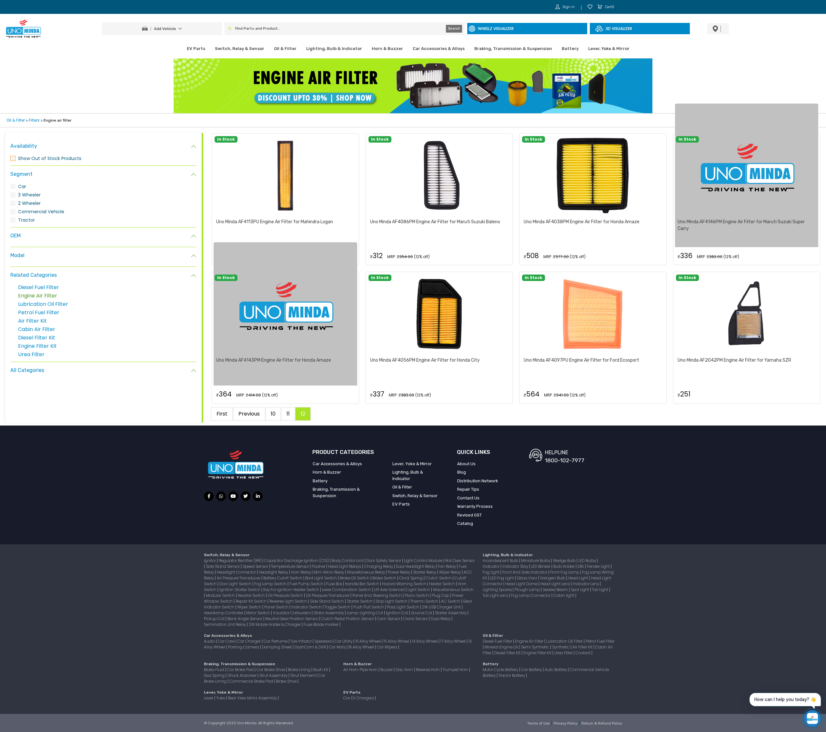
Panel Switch (276, 607)
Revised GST (469, 515)
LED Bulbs (588, 560)
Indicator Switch (307, 607)
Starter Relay (425, 572)
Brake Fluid (214, 669)
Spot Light (580, 589)
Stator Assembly (329, 613)
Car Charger (249, 641)
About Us (466, 463)
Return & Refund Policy (601, 723)
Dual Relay (441, 618)
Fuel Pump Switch (306, 584)
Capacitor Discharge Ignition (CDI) (297, 560)
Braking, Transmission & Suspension (513, 48)
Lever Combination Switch (347, 589)
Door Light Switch (235, 584)
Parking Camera (244, 647)
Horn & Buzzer (387, 48)
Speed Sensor (256, 566)
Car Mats (338, 647)
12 (303, 413)
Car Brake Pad (241, 669)
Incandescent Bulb (501, 560)
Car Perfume (276, 641)
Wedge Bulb (565, 560)
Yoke (221, 698)
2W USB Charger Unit (442, 607)
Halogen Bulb (553, 578)
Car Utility (344, 641)
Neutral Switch (252, 595)
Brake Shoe (286, 681)
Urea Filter (31, 354)
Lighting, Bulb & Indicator (334, 48)
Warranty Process (475, 506)
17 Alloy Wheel (453, 641)
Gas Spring (215, 675)
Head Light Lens (555, 584)
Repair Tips (468, 489)
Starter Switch (360, 601)
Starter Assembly (451, 613)
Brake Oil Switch (355, 578)
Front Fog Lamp (565, 572)
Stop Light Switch (392, 601)
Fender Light (599, 566)
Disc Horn (405, 669)
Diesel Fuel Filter (38, 287)
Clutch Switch (439, 578)
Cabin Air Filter (36, 329)
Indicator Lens (586, 584)
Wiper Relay (450, 572)
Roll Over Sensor (460, 560)
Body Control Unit (348, 560)
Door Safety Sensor (384, 560)
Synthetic (561, 647)
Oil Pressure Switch (286, 595)
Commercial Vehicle (41, 211)
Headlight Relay (274, 572)
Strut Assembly (273, 675)
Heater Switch (442, 584)
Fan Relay (447, 566)
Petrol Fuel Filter (38, 312)
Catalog (465, 523)
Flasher (319, 566)
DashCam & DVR (311, 647)
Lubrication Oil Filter (43, 304)
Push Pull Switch (369, 607)
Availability (23, 146)
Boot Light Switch (321, 578)
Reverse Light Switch (288, 601)
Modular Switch (221, 595)
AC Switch (451, 601)
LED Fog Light (502, 578)
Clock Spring (411, 578)
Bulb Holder (564, 566)
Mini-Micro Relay (329, 572)
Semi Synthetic (535, 647)
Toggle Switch (338, 607)
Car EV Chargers (359, 698)
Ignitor (210, 560)
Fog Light (491, 572)
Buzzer (387, 669)
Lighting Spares (498, 589)
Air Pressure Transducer (239, 578)
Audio (210, 641)
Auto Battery (556, 669)
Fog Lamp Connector (531, 595)
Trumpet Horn (456, 669)
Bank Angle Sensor (245, 618)
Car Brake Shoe (271, 669)
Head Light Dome (522, 584)
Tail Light (600, 589)
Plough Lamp (528, 589)
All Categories (27, 370)
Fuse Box (334, 584)
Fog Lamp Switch (270, 584)
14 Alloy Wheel (425, 641)
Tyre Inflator (301, 641)
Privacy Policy (566, 723)
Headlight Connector (237, 572)
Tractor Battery (512, 675)
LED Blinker (541, 566)
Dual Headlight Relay (416, 566)
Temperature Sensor (290, 566)
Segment (21, 174)
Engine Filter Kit (37, 346)
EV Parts (196, 48)
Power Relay (399, 572)
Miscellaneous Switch (453, 589)
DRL (581, 566)
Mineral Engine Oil (502, 647)
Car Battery (532, 669)
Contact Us (468, 498)
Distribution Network (477, 480)
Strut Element (303, 675)
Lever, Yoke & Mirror (609, 48)
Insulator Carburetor (292, 613)
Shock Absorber (242, 675)
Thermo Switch (424, 601)
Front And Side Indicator (525, 572)
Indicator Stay (515, 566)
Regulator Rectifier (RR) (240, 560)
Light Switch (419, 589)
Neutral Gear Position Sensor (292, 618)
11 (288, 413)
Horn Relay (301, 572)
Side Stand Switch (327, 601)
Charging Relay (379, 566)
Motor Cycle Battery (501, 669)
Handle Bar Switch (362, 584)
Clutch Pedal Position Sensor (348, 618)
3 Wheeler (29, 195)
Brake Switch (384, 578)
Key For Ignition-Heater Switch (291, 589)
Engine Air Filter (37, 295)
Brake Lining (299, 669)
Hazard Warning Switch (404, 584)
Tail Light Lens (496, 595)
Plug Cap (441, 595)
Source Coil (422, 613)
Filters (34, 120)
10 (273, 413)
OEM (15, 236)
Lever (209, 698)
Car (22, 186)
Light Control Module (423, 560)
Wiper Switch (249, 607)
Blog (461, 472)
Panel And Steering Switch (377, 595)
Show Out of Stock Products (49, 158)
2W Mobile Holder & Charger (275, 624)
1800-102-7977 (564, 460)
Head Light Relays (345, 566)
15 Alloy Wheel (397, 641)
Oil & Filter (285, 48)
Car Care (227, 641)
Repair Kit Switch (251, 601)
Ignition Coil (397, 613)
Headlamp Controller (224, 613)
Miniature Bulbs (536, 560)
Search (454, 28)
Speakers (324, 641)
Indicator (491, 566)
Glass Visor (527, 578)
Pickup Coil (215, 618)
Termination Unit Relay (225, 624)
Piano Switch (417, 595)
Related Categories (33, 275)
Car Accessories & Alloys (439, 48)
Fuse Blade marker (321, 624)
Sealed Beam (556, 589)
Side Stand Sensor (223, 566)
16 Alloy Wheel (368, 641)
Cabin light (564, 595)
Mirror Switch (258, 613)
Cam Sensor (389, 618)
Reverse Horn (428, 669)
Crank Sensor (416, 618)
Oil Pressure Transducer (328, 595)
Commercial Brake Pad (251, 681)
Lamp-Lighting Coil (365, 613)
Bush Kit (321, 669)
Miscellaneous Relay (366, 572)
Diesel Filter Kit (36, 337)
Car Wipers (387, 647)
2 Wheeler (29, 203)
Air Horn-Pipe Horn (360, 669)
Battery (570, 48)
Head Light (578, 578)
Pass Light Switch (403, 607)
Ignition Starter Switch (240, 589)
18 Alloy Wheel (361, 647)
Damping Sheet (277, 647)
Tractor (26, 220)
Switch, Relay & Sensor (239, 48)
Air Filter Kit (32, 321)
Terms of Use (539, 723)
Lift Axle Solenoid (390, 589)
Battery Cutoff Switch (283, 578)
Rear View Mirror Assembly (253, 698)
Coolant (583, 653)
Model (17, 255)
